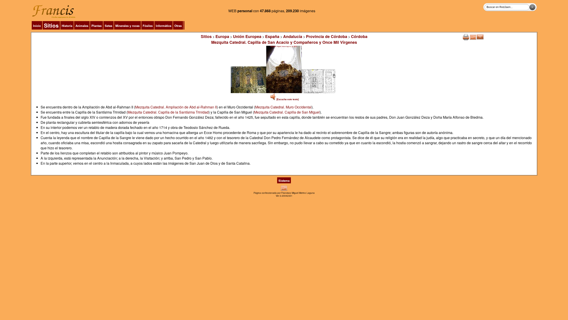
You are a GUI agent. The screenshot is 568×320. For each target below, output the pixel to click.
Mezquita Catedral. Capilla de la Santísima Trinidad (168, 112)
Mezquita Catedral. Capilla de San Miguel (287, 112)
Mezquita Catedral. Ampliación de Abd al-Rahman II (176, 107)
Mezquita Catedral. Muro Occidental (283, 107)
